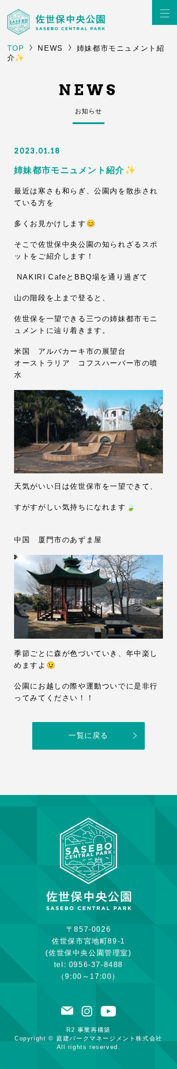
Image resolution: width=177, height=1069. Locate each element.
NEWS (50, 48)
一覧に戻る (88, 735)
